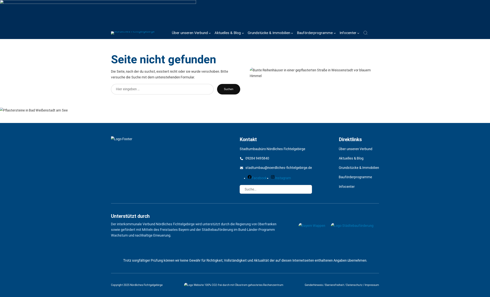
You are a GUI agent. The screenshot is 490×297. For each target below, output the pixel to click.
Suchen (228, 89)
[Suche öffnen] (365, 33)
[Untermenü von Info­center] (358, 33)
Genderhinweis (314, 284)
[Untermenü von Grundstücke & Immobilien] (292, 33)
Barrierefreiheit (334, 284)
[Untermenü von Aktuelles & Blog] (243, 33)
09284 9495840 (257, 158)
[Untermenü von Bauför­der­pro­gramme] (335, 33)
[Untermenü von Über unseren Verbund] (210, 33)
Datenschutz (354, 284)
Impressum (372, 284)
